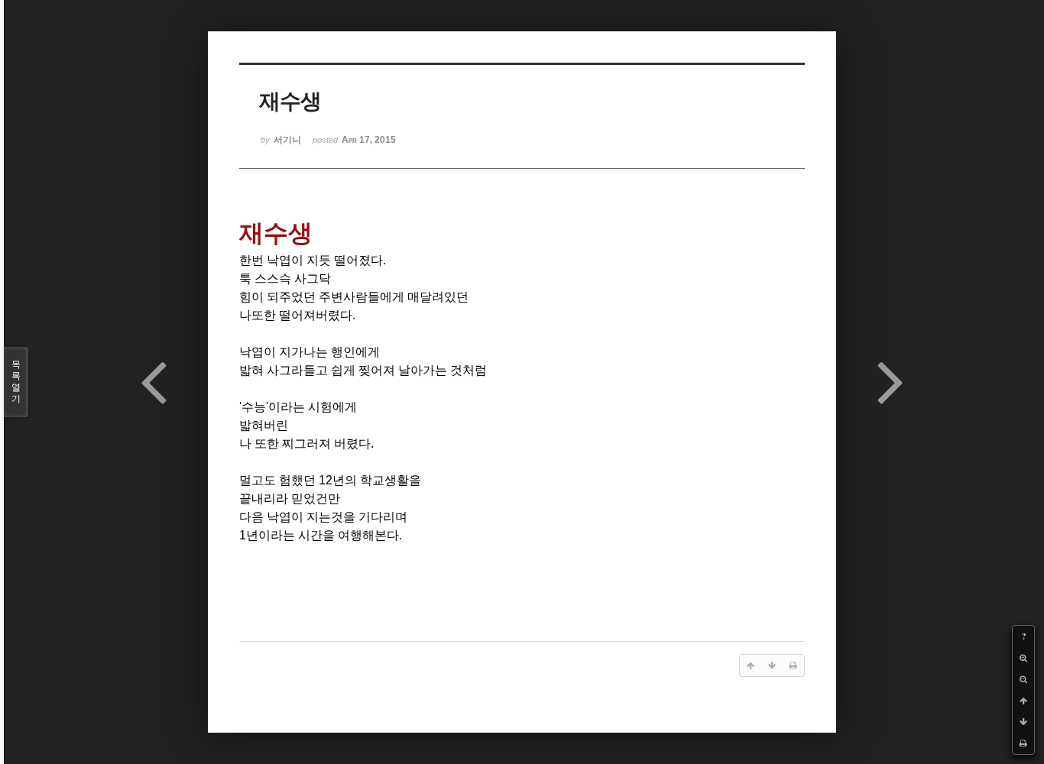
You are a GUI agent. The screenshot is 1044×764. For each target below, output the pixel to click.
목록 (16, 381)
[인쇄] (1023, 743)
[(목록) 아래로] (1023, 722)
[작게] (1023, 679)
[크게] (1023, 657)
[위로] (1023, 700)
